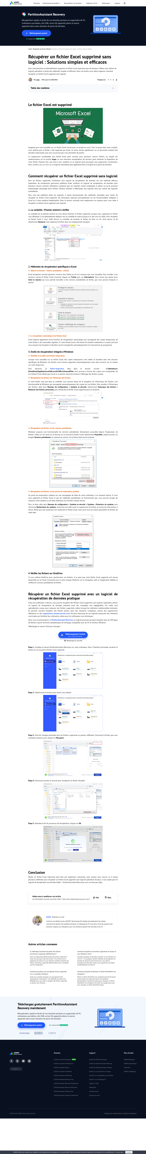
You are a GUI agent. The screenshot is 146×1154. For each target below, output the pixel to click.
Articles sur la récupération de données (101, 1075)
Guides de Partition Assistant (98, 1059)
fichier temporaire (57, 368)
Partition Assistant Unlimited (63, 1071)
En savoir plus (119, 1152)
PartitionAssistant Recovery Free (63, 1079)
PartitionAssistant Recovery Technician (65, 1087)
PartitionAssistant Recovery (62, 620)
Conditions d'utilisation (129, 1113)
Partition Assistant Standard (62, 1059)
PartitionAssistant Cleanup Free (63, 1091)
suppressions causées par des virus (56, 613)
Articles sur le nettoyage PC (97, 1079)
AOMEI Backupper (129, 1059)
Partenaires (92, 1087)
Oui (97, 897)
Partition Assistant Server (61, 1067)
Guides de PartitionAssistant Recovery (100, 1063)
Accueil (30, 49)
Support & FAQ (93, 1083)
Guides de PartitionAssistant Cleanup (100, 1067)
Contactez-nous (94, 1091)
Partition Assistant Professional (63, 1063)
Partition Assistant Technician (63, 1075)
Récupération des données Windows (42, 49)
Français (15, 1069)
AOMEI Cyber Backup (130, 1063)
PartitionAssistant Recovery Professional (66, 1083)
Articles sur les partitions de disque (100, 1071)
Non (109, 897)
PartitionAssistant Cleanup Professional (66, 1095)
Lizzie (38, 80)
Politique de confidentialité (113, 1113)
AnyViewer (127, 1067)
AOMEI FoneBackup (130, 1071)
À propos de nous (94, 1095)
